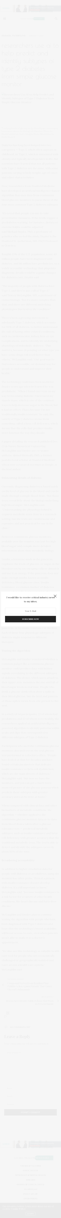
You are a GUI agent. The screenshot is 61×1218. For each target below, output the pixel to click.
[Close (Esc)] (55, 596)
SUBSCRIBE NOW (30, 619)
